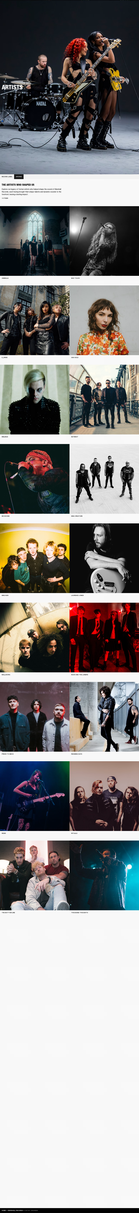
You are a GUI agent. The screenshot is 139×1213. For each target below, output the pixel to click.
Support (116, 10)
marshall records (15, 1210)
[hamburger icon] (133, 10)
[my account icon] (126, 10)
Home (4, 1210)
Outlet (128, 4)
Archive (19, 176)
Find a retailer (119, 4)
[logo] (8, 8)
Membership (108, 4)
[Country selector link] (133, 5)
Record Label (7, 176)
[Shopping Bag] (130, 10)
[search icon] (123, 10)
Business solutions (96, 4)
